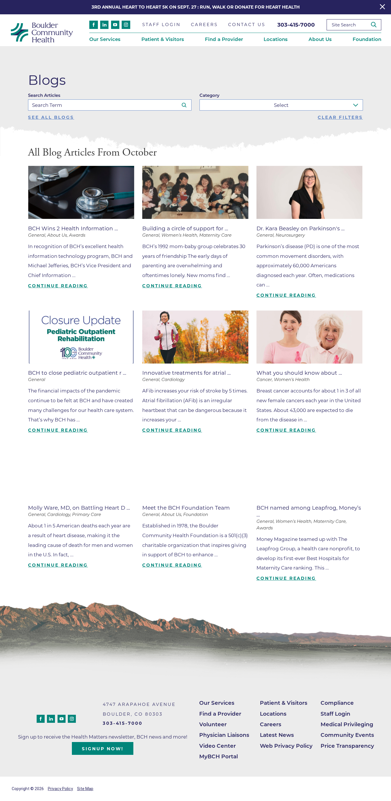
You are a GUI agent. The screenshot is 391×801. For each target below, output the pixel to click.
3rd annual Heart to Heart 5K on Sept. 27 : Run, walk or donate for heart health (196, 7)
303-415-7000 (296, 24)
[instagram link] (126, 25)
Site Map (85, 788)
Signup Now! (102, 748)
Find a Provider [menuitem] (224, 39)
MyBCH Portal (218, 756)
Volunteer (213, 724)
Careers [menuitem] (204, 24)
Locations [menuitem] (276, 39)
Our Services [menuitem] (105, 39)
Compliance (337, 703)
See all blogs (51, 117)
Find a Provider (220, 713)
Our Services (216, 703)
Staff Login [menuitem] (161, 24)
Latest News (277, 735)
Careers (270, 724)
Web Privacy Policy (286, 746)
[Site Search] (376, 25)
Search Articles (44, 95)
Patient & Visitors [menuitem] (162, 39)
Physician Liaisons (224, 735)
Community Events (347, 735)
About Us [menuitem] (320, 39)
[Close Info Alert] (382, 7)
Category (210, 95)
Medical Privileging (347, 724)
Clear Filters (340, 117)
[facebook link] (93, 25)
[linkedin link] (104, 25)
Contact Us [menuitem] (246, 24)
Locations (273, 713)
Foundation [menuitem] (367, 39)
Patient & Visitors (283, 703)
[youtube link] (115, 25)
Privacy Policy (60, 788)
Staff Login (335, 713)
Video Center (217, 746)
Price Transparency (347, 746)
